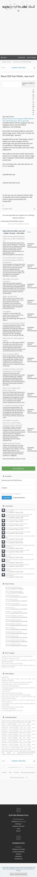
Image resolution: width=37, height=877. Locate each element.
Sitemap (16, 772)
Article (7, 512)
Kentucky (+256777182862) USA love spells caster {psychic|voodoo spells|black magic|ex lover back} (18, 735)
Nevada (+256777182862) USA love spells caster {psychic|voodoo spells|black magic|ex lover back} (18, 738)
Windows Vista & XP (18, 826)
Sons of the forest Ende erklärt (13, 541)
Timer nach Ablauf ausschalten (10, 686)
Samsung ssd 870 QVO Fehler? (14, 323)
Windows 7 (18, 824)
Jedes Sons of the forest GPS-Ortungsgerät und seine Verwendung (20, 546)
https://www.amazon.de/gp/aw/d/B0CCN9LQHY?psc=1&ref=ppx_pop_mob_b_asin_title (18, 120)
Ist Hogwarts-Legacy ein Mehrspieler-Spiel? (17, 528)
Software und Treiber (18, 849)
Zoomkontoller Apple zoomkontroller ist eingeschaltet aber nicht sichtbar (18, 704)
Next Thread (24, 224)
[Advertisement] (18, 34)
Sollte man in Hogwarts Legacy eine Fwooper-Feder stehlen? (19, 560)
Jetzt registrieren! (18, 468)
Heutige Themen (6, 62)
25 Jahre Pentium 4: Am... (12, 636)
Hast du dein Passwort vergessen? (11, 494)
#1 (34, 209)
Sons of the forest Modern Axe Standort (16, 524)
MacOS (18, 831)
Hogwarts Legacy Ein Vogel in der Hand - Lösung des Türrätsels (20, 569)
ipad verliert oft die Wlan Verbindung (12, 693)
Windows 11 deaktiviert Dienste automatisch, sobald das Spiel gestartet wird (18, 661)
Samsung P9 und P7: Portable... (14, 632)
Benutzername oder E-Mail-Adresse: (12, 480)
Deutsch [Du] (29, 767)
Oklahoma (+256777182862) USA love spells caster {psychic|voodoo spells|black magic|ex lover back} (18, 731)
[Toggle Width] (3, 767)
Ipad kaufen (5, 677)
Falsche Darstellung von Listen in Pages (12, 707)
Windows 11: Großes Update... (13, 611)
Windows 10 (15, 821)
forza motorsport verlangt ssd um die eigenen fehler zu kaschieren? (13, 260)
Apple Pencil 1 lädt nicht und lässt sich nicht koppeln (16, 695)
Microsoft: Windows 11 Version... (14, 616)
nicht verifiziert (6, 691)
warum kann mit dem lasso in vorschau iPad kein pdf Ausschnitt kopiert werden (18, 697)
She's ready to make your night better (12, 663)
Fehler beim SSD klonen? (12, 443)
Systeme (18, 854)
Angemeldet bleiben (19, 498)
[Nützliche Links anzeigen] (34, 68)
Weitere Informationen (21, 874)
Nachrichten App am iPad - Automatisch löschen (15, 684)
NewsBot (7, 589)
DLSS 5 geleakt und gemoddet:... (14, 591)
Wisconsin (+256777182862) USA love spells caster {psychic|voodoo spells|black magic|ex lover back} (18, 745)
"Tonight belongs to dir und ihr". (11, 658)
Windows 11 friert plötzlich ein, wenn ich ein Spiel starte (17, 656)
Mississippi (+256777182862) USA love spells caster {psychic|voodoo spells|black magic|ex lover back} (18, 728)
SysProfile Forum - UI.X (14, 767)
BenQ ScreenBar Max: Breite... (13, 620)
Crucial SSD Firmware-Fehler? (13, 405)
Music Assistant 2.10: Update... (13, 624)
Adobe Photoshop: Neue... (12, 595)
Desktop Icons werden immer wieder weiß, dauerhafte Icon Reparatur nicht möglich (18, 666)
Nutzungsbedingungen (28, 772)
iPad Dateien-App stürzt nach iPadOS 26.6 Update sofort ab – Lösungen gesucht (18, 688)
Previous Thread (14, 224)
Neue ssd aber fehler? (11, 354)
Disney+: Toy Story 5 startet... (13, 644)
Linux (18, 828)
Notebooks (18, 856)
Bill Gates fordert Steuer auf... (13, 587)
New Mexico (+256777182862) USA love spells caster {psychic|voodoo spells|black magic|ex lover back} (18, 748)
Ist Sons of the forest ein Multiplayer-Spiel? (17, 564)
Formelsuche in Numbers (9, 709)
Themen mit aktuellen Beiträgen (22, 62)
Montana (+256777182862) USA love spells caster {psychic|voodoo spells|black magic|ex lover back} (18, 741)
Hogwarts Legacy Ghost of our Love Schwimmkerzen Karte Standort (20, 574)
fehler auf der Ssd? (10, 296)
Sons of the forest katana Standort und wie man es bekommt (19, 555)
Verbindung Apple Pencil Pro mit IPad (12, 710)
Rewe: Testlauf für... (10, 628)
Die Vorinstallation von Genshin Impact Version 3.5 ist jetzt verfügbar (20, 510)
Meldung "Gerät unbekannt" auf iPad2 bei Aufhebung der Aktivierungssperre (18, 700)
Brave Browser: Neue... (11, 599)
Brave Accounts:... (10, 607)
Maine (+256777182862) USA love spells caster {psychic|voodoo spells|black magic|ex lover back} (18, 724)
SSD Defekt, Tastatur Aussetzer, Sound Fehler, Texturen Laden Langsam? (12, 422)
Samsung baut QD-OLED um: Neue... (15, 640)
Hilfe (10, 772)
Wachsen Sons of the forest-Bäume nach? (16, 520)
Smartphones (18, 859)
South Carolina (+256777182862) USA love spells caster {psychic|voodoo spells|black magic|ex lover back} (18, 721)
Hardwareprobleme (18, 852)
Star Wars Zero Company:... (13, 603)
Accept (12, 874)
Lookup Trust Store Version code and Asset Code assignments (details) (18, 679)
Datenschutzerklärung (17, 777)
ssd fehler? (7, 311)
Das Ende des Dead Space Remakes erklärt (17, 550)
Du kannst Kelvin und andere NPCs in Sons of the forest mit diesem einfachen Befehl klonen (18, 515)
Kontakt (4, 772)
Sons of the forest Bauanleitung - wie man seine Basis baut (20, 536)
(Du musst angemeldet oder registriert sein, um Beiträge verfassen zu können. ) (18, 216)
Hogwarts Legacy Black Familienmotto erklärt (18, 532)
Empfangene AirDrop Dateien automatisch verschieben (17, 682)
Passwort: (4, 488)
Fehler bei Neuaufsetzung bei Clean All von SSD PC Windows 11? (14, 238)
